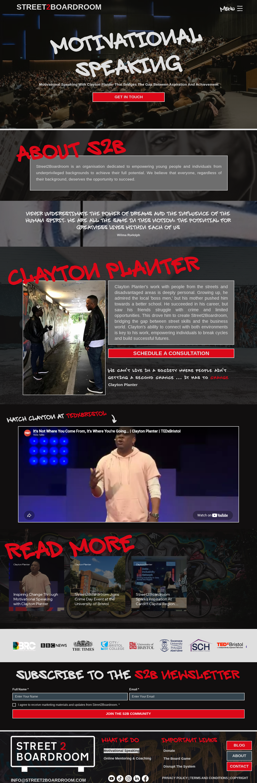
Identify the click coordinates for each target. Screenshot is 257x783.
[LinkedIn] (136, 778)
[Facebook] (145, 778)
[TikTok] (120, 778)
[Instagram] (128, 778)
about (239, 756)
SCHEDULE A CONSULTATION (171, 353)
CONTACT (239, 766)
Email (134, 689)
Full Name (20, 689)
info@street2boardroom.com (48, 780)
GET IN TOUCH (129, 97)
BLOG (239, 745)
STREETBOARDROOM (59, 7)
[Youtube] (111, 778)
